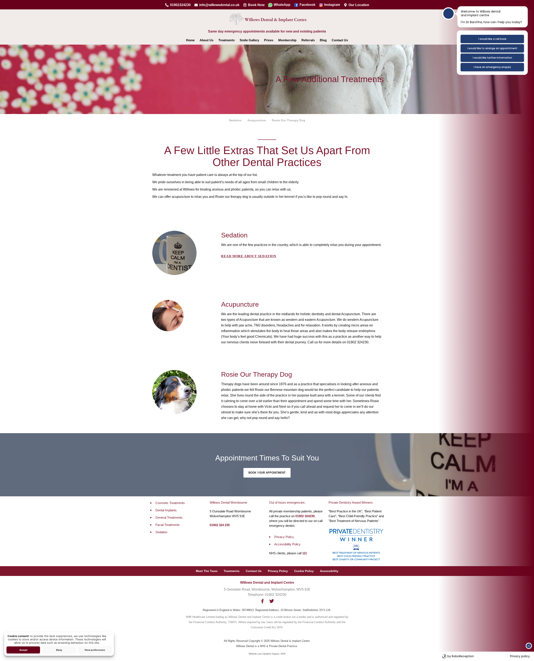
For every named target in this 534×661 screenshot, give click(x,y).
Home (190, 40)
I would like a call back (492, 39)
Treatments (226, 40)
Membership (287, 40)
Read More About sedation (248, 256)
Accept (23, 649)
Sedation (235, 120)
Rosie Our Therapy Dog (288, 120)
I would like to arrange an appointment (492, 48)
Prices (268, 40)
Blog (323, 40)
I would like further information (492, 57)
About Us (206, 40)
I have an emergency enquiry (492, 67)
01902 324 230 (220, 525)
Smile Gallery (249, 40)
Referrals (308, 40)
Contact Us (340, 40)
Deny (59, 649)
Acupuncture (256, 120)
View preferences (94, 649)
